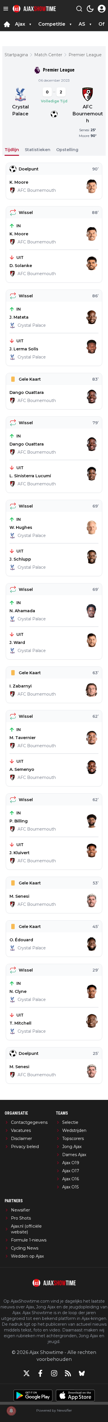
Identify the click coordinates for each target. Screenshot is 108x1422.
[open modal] (102, 9)
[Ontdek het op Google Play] (33, 1395)
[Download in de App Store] (75, 1395)
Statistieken (37, 149)
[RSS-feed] (68, 1373)
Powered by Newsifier (54, 1410)
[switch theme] (90, 9)
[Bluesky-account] (81, 1373)
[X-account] (26, 1373)
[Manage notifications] (11, 1410)
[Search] (79, 8)
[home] (6, 24)
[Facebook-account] (40, 1373)
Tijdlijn (12, 149)
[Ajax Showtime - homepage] (34, 9)
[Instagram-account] (54, 1373)
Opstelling (67, 149)
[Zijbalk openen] (5, 8)
